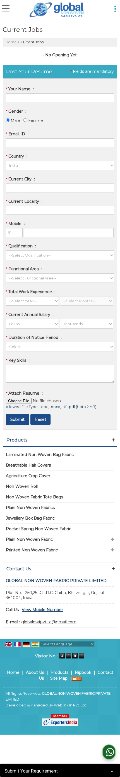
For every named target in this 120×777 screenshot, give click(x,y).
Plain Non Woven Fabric (29, 539)
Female (35, 120)
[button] (42, 609)
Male (14, 120)
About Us (35, 672)
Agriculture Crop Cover (28, 475)
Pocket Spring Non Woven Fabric (38, 528)
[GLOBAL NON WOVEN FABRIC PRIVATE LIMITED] (57, 10)
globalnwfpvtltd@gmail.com (48, 621)
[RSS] (76, 678)
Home (11, 42)
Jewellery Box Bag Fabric (30, 518)
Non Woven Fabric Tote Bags (34, 497)
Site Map (59, 678)
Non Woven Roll (22, 486)
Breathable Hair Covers (28, 465)
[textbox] (60, 188)
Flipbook (83, 672)
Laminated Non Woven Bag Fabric (40, 454)
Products (16, 440)
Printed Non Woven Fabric (32, 549)
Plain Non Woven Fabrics (30, 507)
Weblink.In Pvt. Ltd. (70, 705)
